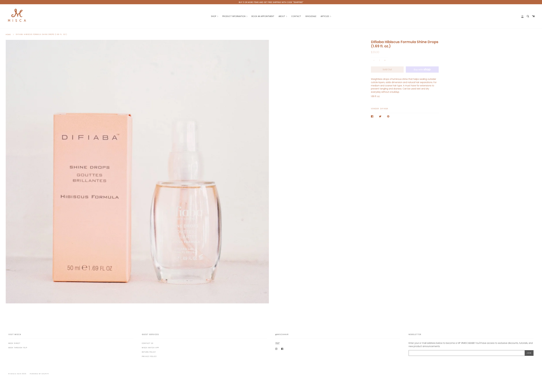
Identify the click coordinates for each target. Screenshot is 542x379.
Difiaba (384, 109)
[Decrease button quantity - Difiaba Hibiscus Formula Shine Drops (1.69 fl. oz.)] (374, 60)
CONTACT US (147, 343)
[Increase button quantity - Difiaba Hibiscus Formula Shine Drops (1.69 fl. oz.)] (384, 60)
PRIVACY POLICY (149, 356)
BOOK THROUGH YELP (17, 348)
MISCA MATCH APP (150, 348)
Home (8, 34)
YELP (277, 343)
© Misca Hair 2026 (17, 374)
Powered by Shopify (39, 374)
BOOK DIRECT (14, 343)
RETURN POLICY (149, 352)
